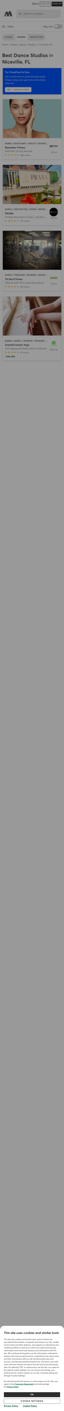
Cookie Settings (32, 1401)
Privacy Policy (13, 1387)
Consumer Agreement (24, 1384)
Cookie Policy (30, 1406)
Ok (32, 1395)
